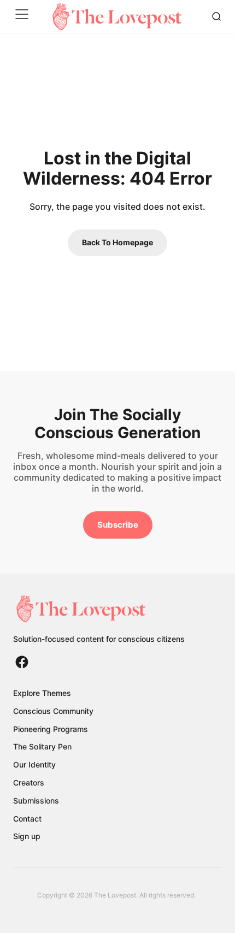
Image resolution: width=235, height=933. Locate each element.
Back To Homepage (117, 242)
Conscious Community (53, 711)
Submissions (36, 800)
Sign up (26, 836)
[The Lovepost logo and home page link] (99, 608)
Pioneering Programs (50, 729)
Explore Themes (42, 693)
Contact (27, 818)
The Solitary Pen (42, 746)
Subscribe (117, 524)
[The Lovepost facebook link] (22, 662)
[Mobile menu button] (24, 16)
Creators (28, 782)
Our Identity (34, 764)
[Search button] (216, 16)
